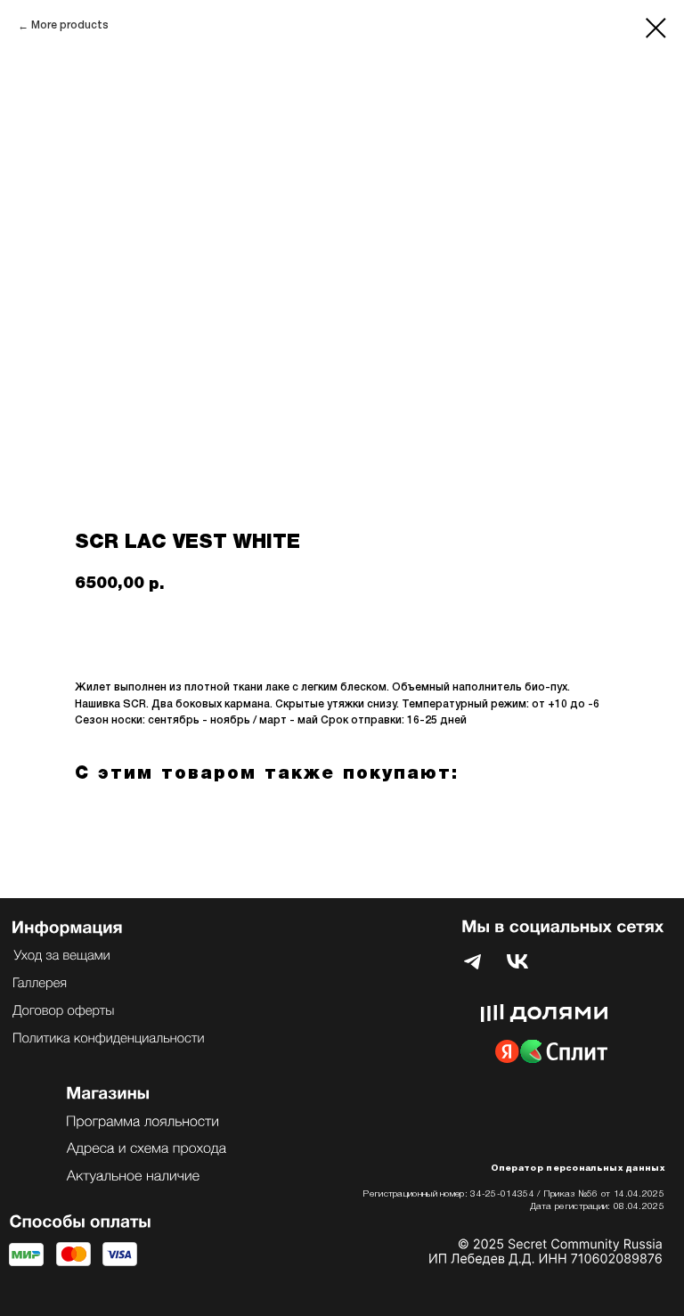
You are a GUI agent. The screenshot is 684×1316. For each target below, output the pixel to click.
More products (70, 25)
